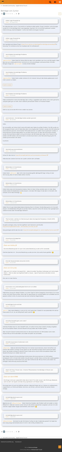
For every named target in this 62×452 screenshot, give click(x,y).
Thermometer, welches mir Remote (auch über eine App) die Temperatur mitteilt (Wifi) (30, 219)
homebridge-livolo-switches (13, 304)
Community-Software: (31, 449)
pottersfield (7, 60)
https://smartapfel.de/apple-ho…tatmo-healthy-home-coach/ (40, 230)
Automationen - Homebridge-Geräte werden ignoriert (21, 118)
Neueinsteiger (17, 403)
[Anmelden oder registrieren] (55, 2)
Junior (7, 22)
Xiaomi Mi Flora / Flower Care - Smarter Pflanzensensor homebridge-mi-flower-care (29, 370)
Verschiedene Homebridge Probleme (16, 54)
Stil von (31, 447)
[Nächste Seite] (19, 14)
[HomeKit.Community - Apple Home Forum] (2, 2)
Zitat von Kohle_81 (10, 245)
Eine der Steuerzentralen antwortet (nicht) (17, 261)
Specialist (7, 348)
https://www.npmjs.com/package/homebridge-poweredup (37, 44)
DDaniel (13, 173)
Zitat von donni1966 (11, 377)
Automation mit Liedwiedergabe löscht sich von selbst (21, 286)
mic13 (6, 310)
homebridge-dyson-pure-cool (14, 397)
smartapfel (19, 63)
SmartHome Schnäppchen (13, 238)
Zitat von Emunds (10, 268)
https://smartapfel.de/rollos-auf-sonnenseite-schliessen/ (30, 155)
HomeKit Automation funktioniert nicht (17, 342)
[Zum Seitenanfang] (59, 446)
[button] (50, 2)
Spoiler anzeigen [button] (7, 84)
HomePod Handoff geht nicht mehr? (16, 321)
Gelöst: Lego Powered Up (13, 20)
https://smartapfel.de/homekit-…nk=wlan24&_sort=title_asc (19, 226)
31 (16, 13)
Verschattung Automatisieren (14, 149)
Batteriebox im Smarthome (13, 167)
